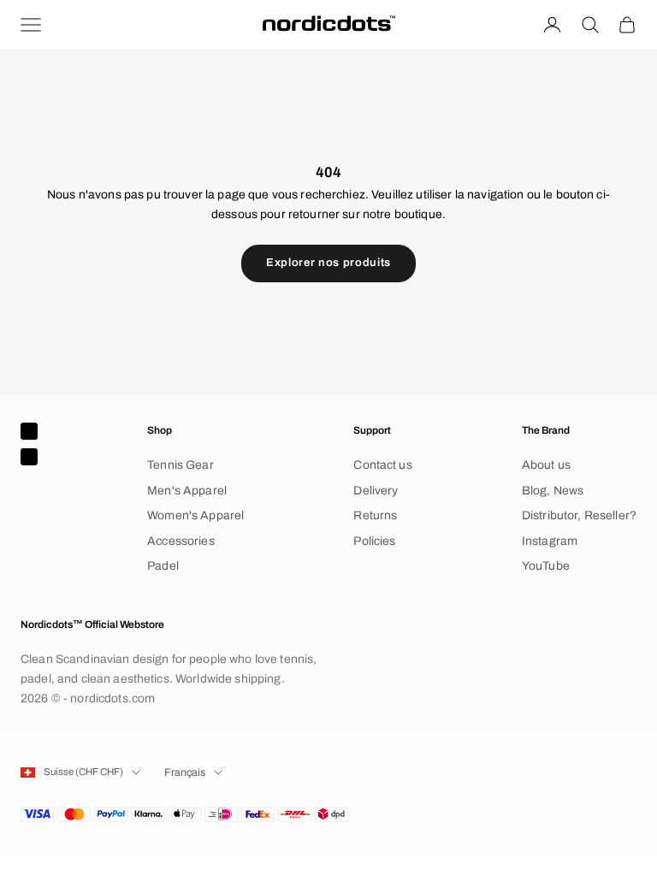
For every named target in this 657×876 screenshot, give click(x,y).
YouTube (546, 565)
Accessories (181, 541)
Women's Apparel (195, 515)
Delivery (375, 490)
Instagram (549, 541)
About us (546, 465)
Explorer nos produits (328, 263)
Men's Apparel (187, 490)
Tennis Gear (180, 465)
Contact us (382, 465)
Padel (163, 565)
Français (184, 772)
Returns (375, 515)
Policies (374, 541)
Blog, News (552, 490)
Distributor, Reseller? (579, 515)
